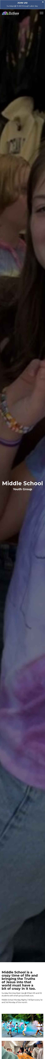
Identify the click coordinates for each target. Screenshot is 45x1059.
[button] (41, 13)
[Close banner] (42, 2)
